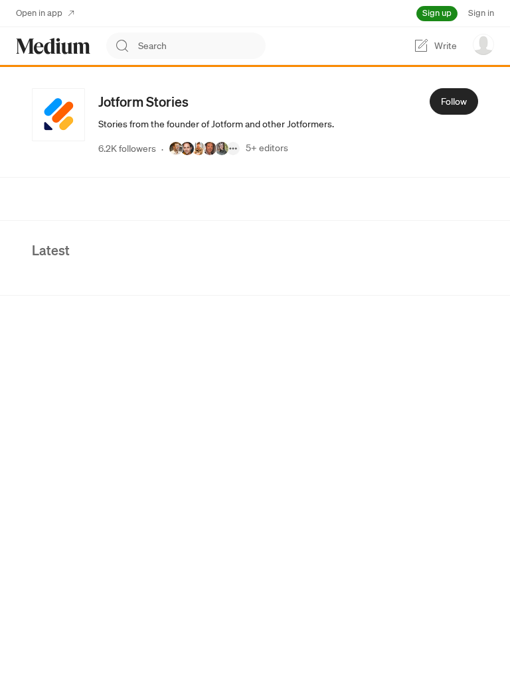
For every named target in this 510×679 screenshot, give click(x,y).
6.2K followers (127, 148)
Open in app (39, 13)
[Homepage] (53, 46)
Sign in (481, 13)
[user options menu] (483, 44)
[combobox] (202, 45)
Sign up (437, 13)
